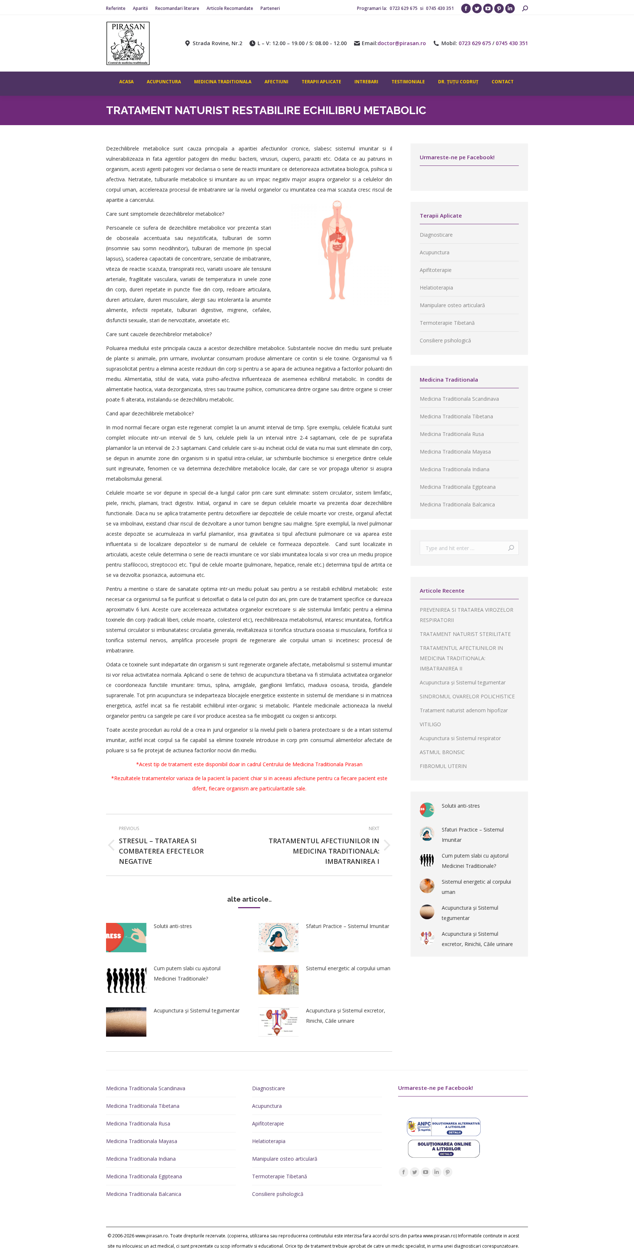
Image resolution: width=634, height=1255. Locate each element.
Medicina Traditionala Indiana (454, 469)
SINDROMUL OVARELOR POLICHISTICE (467, 696)
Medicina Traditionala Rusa (452, 433)
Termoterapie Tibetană (447, 322)
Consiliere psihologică (445, 340)
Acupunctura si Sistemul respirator (460, 738)
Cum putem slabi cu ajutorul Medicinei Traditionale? (187, 973)
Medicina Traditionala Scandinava (459, 398)
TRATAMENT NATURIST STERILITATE (465, 633)
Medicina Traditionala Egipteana (458, 486)
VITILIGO (430, 724)
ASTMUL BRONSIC (442, 752)
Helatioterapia (436, 287)
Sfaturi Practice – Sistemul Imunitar (347, 926)
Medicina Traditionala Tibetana (456, 416)
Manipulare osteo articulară (452, 305)
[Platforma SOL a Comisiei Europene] (444, 1155)
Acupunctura (434, 252)
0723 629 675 (404, 8)
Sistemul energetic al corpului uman (348, 968)
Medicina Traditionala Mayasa (455, 451)
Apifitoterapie (436, 269)
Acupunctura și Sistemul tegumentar (197, 1010)
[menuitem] (115, 8)
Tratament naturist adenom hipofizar (464, 710)
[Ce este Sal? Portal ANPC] (444, 1134)
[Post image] (126, 937)
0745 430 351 (440, 8)
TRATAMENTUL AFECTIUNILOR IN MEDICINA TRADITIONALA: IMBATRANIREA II (461, 658)
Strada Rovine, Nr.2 (217, 43)
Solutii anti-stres (173, 926)
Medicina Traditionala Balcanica (457, 504)
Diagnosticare (436, 234)
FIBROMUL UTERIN (443, 766)
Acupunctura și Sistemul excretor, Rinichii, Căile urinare (345, 1015)
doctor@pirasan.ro (402, 43)
